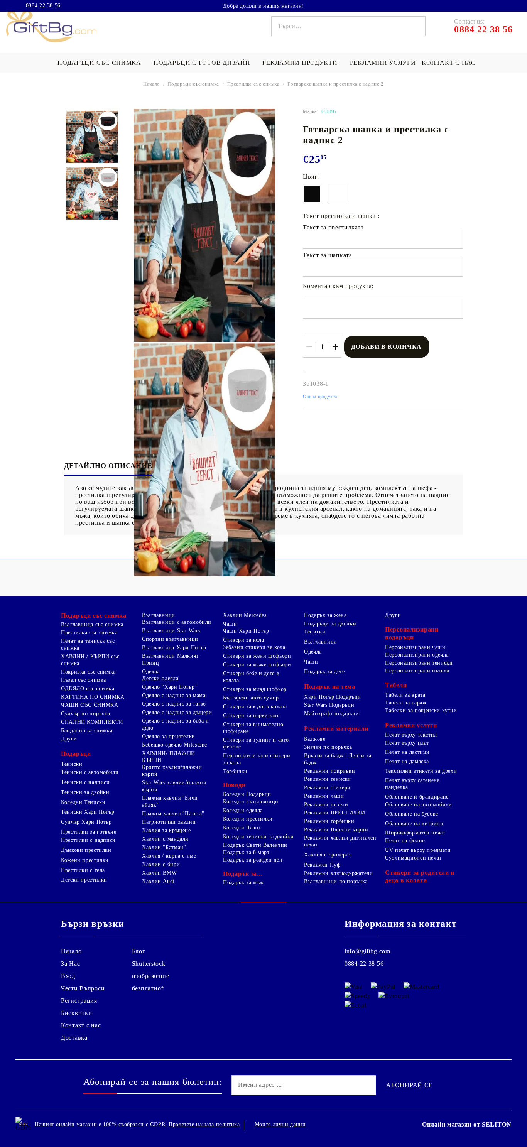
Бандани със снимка (86, 730)
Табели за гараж (405, 703)
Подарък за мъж (243, 882)
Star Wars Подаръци (329, 705)
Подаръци (76, 753)
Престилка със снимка (253, 84)
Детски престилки (84, 880)
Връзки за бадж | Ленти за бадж (338, 759)
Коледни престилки (248, 819)
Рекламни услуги (383, 62)
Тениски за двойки (85, 792)
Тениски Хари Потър (87, 812)
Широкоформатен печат (415, 833)
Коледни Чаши (241, 828)
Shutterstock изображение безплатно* (150, 976)
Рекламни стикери (327, 788)
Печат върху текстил (411, 735)
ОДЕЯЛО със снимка (88, 688)
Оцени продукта (320, 396)
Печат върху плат (407, 743)
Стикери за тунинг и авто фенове (256, 743)
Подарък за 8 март (246, 852)
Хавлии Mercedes (244, 615)
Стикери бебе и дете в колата (251, 677)
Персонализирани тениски (419, 663)
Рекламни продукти (299, 62)
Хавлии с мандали (165, 839)
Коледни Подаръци (247, 794)
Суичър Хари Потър (86, 822)
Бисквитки (76, 1013)
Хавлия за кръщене (166, 830)
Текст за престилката (333, 227)
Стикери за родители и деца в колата (419, 876)
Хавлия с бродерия (328, 855)
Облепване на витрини (414, 823)
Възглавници (158, 615)
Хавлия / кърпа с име (169, 856)
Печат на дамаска (407, 761)
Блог (138, 951)
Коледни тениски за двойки (258, 837)
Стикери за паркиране (251, 715)
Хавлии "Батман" (164, 847)
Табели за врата (405, 695)
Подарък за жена (325, 615)
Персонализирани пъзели (417, 671)
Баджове (314, 739)
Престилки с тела (83, 870)
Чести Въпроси (83, 988)
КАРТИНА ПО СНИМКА (93, 697)
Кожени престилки (85, 860)
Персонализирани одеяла (417, 655)
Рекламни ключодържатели (338, 873)
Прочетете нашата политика (204, 1124)
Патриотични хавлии (169, 822)
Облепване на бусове (411, 814)
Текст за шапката (327, 255)
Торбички (235, 771)
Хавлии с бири (161, 864)
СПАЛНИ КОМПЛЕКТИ (92, 722)
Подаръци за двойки (330, 624)
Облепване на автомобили (418, 804)
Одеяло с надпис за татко (174, 704)
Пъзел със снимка (83, 680)
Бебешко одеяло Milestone (174, 745)
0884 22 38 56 (43, 5)
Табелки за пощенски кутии (421, 710)
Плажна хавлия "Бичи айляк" (170, 801)
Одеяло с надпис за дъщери (177, 712)
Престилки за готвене (89, 832)
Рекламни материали (336, 728)
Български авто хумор (251, 698)
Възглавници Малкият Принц (170, 659)
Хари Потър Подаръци (332, 697)
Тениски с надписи (85, 782)
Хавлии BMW (159, 873)
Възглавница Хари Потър (174, 647)
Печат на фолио (405, 840)
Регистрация (79, 1000)
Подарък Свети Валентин (255, 845)
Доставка (74, 1037)
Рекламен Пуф (322, 865)
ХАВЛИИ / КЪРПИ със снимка (90, 660)
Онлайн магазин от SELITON (467, 1124)
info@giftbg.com (367, 951)
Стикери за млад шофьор (255, 689)
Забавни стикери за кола (254, 647)
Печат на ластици (407, 752)
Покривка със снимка (88, 672)
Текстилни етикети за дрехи (421, 771)
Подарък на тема (329, 686)
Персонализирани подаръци (412, 633)
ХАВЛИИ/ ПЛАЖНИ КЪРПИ (168, 756)
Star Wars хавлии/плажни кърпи (174, 786)
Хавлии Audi (158, 881)
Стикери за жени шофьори (257, 656)
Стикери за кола (243, 640)
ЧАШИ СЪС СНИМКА (89, 705)
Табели (396, 685)
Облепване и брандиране (417, 797)
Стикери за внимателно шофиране (253, 727)
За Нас (70, 963)
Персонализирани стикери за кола (257, 759)
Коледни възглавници (251, 801)
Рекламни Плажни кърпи (336, 830)
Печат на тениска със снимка (88, 644)
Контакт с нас (448, 62)
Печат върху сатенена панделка (412, 783)
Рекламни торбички (329, 821)
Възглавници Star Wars (171, 630)
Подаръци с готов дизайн (202, 62)
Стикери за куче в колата (255, 706)
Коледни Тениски (83, 802)
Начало (151, 84)
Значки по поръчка (328, 747)
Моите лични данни (280, 1124)
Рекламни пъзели (326, 804)
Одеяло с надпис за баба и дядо (175, 724)
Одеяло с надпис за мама (174, 695)
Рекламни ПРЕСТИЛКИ (334, 813)
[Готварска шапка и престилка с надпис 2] (92, 137)
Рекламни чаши (324, 796)
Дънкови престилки (86, 850)
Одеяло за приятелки (168, 736)
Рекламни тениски (327, 779)
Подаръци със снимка (99, 62)
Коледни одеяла (243, 810)
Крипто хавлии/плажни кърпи (172, 770)
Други (69, 739)
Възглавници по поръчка (336, 881)
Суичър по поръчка (85, 713)
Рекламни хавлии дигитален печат (340, 841)
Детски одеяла (160, 678)
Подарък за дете (324, 671)
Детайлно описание (108, 466)
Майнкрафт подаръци (331, 713)
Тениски (71, 764)
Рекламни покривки (329, 771)
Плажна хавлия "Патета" (173, 813)
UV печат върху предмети (418, 850)
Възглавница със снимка (92, 624)
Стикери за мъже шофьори (257, 664)
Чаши (230, 624)
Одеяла (151, 671)
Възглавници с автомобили (176, 622)
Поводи (234, 785)
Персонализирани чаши (415, 647)
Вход (68, 976)
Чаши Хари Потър (246, 631)
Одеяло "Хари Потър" (169, 687)
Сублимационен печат (413, 858)
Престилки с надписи (88, 840)
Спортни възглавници (170, 639)
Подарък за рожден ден (252, 860)
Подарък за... (242, 873)
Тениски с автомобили (90, 772)
